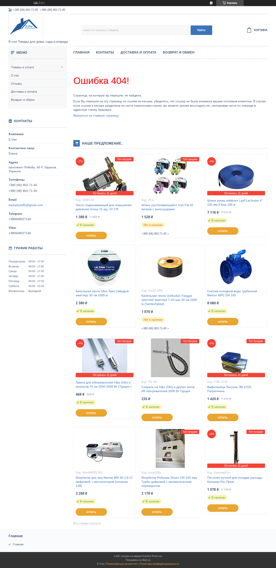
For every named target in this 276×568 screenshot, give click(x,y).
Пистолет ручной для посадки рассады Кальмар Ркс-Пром (234, 479)
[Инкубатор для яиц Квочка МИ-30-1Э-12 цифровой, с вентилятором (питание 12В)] (104, 448)
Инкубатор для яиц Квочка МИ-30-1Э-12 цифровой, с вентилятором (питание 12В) (104, 482)
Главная (81, 52)
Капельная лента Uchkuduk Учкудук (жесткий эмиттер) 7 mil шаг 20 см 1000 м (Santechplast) (169, 300)
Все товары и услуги (86, 523)
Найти (201, 30)
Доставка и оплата (24, 91)
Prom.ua (157, 556)
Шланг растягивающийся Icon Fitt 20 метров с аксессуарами (167, 207)
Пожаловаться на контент (122, 563)
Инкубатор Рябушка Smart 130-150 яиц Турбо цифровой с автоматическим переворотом (169, 482)
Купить (91, 235)
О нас (15, 75)
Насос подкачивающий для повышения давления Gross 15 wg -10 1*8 (104, 207)
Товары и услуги (22, 67)
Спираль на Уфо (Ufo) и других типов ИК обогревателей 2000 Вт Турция (167, 389)
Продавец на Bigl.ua (138, 560)
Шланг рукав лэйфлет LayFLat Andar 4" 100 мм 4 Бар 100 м (235, 202)
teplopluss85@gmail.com (26, 205)
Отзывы (16, 83)
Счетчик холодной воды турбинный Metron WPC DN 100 (232, 293)
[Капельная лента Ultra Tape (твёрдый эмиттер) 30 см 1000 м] (104, 266)
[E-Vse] (45, 27)
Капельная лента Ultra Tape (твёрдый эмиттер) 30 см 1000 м (102, 293)
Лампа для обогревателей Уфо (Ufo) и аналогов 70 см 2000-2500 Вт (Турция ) (103, 384)
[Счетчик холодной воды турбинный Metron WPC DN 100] (236, 266)
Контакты (105, 52)
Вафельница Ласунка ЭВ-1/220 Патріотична (229, 389)
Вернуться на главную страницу (96, 115)
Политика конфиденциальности (159, 563)
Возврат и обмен (23, 99)
